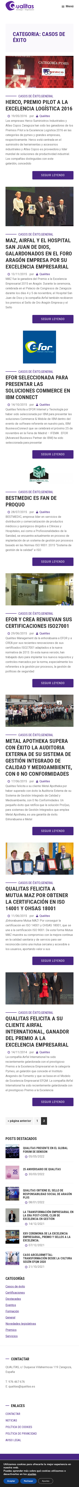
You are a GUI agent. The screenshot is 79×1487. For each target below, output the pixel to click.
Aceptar (11, 1481)
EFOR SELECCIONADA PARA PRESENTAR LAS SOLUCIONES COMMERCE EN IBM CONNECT (38, 387)
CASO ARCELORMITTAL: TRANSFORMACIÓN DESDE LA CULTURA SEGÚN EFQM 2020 (47, 1258)
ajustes (32, 1474)
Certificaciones (15, 1292)
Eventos (11, 1305)
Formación (12, 1311)
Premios (11, 1330)
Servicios (12, 1336)
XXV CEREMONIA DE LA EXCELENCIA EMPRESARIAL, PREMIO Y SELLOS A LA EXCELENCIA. (47, 1237)
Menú (69, 6)
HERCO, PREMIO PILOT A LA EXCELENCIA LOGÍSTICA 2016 (39, 105)
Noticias (11, 1420)
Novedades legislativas (21, 1323)
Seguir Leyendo (53, 175)
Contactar (13, 1414)
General (47, 96)
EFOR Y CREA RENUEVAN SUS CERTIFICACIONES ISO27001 (39, 622)
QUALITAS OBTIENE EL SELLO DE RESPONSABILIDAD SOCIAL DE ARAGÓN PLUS (47, 1194)
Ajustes (45, 1481)
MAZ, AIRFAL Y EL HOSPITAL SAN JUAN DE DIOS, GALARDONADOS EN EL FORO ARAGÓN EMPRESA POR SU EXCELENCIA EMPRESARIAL (39, 253)
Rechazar (28, 1481)
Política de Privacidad (21, 1433)
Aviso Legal (13, 1440)
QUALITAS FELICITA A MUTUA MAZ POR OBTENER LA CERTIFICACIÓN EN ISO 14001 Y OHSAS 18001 (37, 898)
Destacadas (13, 1299)
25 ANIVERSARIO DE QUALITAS (42, 1169)
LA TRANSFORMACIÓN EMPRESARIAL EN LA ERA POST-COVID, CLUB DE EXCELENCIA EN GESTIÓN (48, 1215)
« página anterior (19, 1122)
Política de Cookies (19, 1427)
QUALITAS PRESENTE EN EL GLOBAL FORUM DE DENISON (45, 1149)
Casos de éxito (29, 96)
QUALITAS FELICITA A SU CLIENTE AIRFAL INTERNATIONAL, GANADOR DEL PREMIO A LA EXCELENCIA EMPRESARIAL (37, 1031)
